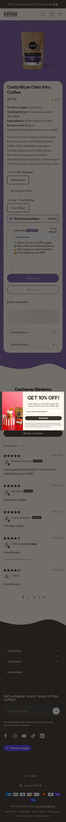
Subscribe (43, 418)
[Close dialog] (62, 393)
